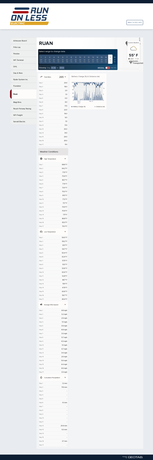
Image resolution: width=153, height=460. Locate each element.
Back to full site (135, 22)
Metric (114, 68)
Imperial (101, 68)
